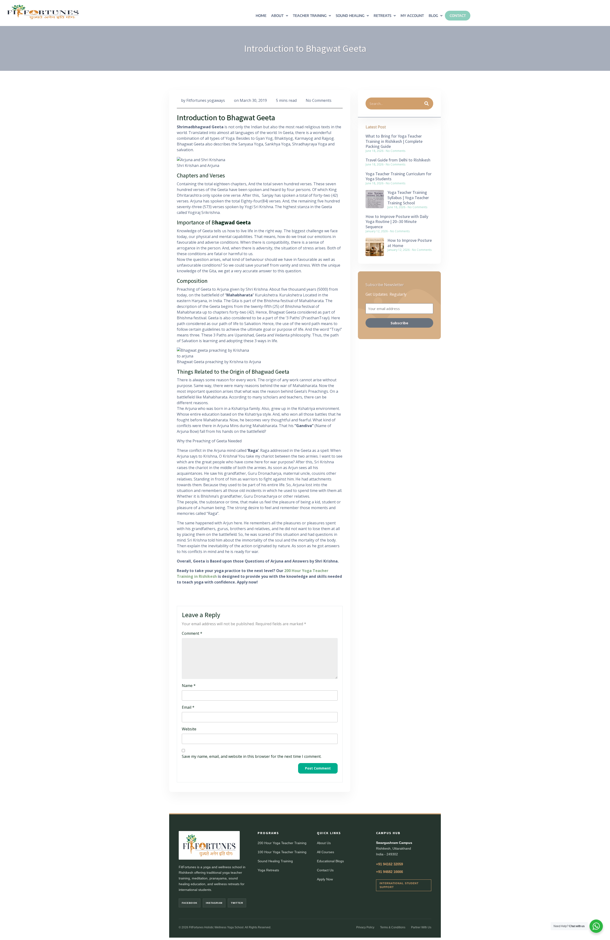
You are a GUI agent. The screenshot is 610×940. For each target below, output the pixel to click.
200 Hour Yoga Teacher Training (282, 843)
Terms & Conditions (392, 927)
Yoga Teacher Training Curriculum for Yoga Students (399, 176)
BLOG (433, 15)
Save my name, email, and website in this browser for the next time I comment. (251, 756)
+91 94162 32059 (389, 864)
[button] (279, 16)
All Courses (325, 852)
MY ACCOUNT (412, 15)
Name (189, 685)
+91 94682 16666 (389, 872)
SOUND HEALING (350, 15)
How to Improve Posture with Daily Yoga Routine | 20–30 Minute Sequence (397, 221)
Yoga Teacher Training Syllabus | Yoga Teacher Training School (408, 197)
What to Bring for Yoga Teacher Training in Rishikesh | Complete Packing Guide (394, 141)
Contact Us (325, 870)
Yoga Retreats (268, 870)
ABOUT (277, 15)
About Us (324, 843)
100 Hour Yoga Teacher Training (282, 852)
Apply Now (325, 879)
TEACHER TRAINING (309, 15)
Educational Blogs (330, 861)
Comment (192, 633)
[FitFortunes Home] (209, 845)
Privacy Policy (365, 927)
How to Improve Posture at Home (409, 243)
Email (188, 707)
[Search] (426, 103)
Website (189, 729)
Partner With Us (421, 927)
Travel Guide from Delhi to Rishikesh (398, 160)
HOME (261, 15)
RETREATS (382, 15)
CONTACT (458, 15)
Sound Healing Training (275, 861)
